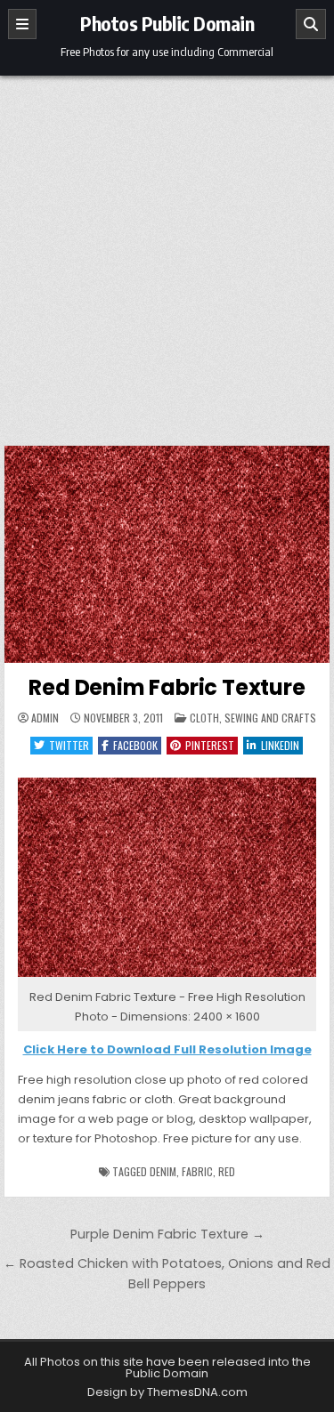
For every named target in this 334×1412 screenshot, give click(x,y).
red (226, 1171)
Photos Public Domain (167, 23)
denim (163, 1171)
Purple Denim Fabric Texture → (167, 1234)
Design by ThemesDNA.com (167, 1392)
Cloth (204, 717)
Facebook (135, 745)
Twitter (69, 745)
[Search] (311, 24)
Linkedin (280, 745)
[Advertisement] (167, 251)
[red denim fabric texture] (167, 977)
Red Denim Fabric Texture (167, 687)
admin (45, 718)
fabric (197, 1171)
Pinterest (209, 745)
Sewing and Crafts (270, 717)
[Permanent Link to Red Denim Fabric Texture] (167, 554)
